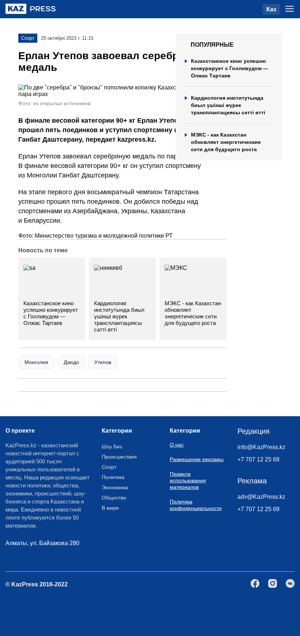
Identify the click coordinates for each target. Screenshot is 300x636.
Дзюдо (71, 362)
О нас (177, 445)
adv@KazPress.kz (261, 497)
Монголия (36, 362)
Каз (271, 9)
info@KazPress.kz (261, 447)
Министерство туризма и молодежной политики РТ (104, 236)
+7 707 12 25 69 (258, 459)
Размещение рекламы (197, 459)
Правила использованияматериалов (188, 480)
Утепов (102, 362)
